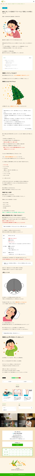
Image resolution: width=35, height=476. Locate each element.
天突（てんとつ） (11, 248)
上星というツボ (8, 66)
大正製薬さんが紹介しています (7, 269)
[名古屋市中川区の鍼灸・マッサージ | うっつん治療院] (3, 1)
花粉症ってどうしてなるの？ (9, 60)
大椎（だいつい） (11, 252)
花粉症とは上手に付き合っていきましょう (11, 68)
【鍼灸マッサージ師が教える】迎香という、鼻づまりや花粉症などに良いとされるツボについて (17, 263)
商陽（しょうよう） (11, 246)
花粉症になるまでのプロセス (10, 61)
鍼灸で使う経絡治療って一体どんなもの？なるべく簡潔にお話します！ (15, 226)
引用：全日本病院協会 (28, 128)
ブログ (5, 395)
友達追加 (17, 444)
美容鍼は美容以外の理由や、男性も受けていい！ (12, 333)
